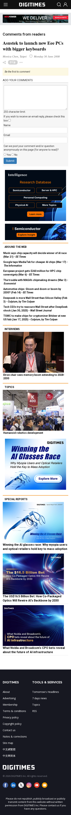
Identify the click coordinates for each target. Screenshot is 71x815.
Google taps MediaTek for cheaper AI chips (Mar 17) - (35, 264)
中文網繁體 (9, 749)
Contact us (9, 730)
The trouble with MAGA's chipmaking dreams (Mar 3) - (35, 282)
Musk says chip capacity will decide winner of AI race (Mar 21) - (35, 255)
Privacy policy (11, 717)
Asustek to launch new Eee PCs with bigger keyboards (33, 46)
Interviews (12, 329)
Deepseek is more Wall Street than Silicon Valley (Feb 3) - (35, 299)
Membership (10, 704)
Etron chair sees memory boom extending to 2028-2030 (33, 376)
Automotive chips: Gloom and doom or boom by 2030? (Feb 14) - (32, 291)
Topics (9, 387)
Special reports (16, 499)
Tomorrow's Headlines (45, 692)
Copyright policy (12, 723)
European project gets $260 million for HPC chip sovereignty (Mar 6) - (32, 272)
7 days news (39, 698)
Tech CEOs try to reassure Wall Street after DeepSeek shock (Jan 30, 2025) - (35, 308)
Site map (8, 743)
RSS (34, 711)
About (6, 692)
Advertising (9, 698)
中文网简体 (9, 755)
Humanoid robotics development (23, 432)
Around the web (16, 246)
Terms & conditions (14, 711)
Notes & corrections (15, 736)
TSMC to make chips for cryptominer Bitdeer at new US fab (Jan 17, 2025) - (34, 317)
